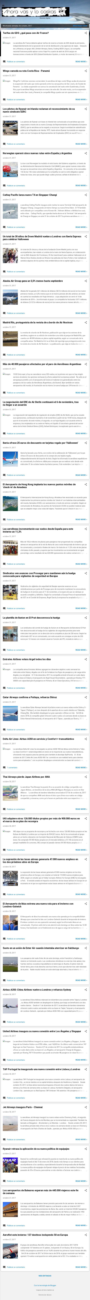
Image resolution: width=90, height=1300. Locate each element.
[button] (85, 33)
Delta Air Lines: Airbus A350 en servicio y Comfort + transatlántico (38, 739)
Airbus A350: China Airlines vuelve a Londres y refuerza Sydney (37, 989)
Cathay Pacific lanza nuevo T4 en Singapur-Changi (30, 195)
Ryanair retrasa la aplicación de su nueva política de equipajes (36, 1148)
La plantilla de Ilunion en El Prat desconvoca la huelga (31, 617)
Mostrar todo (80, 26)
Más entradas (45, 1276)
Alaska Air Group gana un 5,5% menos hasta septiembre (33, 281)
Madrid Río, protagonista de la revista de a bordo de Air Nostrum (38, 322)
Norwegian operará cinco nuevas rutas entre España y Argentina (37, 153)
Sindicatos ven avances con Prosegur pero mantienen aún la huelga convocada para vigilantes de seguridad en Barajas (39, 574)
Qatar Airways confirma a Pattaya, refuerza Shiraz (30, 697)
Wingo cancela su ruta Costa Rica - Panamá (26, 70)
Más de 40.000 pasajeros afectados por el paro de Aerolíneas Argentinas (42, 364)
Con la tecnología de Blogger (45, 1285)
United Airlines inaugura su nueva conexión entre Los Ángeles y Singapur (42, 1031)
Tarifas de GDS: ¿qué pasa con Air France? (26, 33)
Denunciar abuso (45, 1295)
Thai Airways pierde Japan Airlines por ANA (26, 776)
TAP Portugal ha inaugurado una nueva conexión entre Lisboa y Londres (41, 1069)
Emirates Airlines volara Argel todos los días (27, 659)
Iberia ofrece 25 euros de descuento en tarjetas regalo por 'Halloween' (40, 442)
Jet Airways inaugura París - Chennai (23, 1107)
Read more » (81, 62)
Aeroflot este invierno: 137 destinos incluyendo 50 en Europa (35, 1234)
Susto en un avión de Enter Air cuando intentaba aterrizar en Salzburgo (41, 948)
